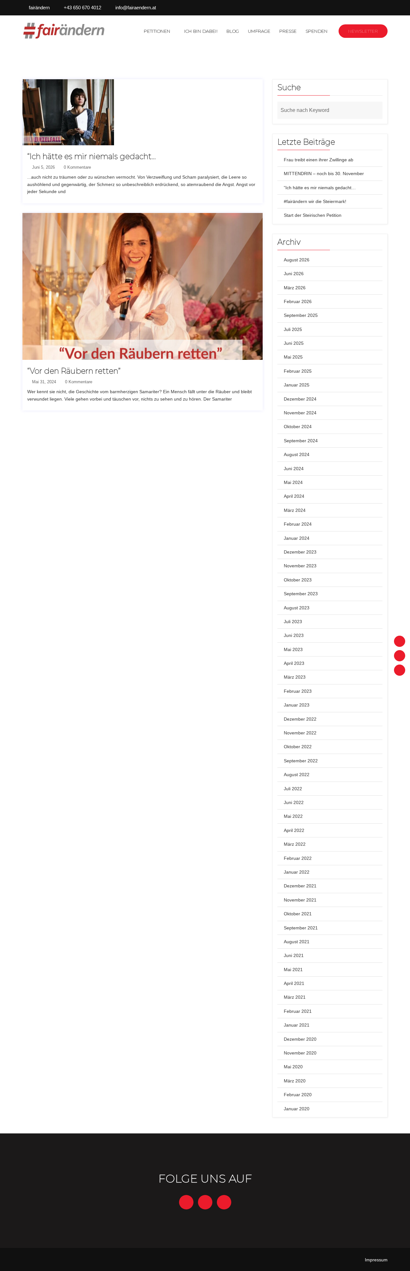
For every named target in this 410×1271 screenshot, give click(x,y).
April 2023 (294, 663)
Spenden (317, 31)
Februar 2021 (298, 1011)
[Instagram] (399, 655)
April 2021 (294, 983)
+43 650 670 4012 (82, 7)
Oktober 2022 (298, 746)
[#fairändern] (64, 31)
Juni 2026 (294, 273)
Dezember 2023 (300, 552)
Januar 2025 (296, 384)
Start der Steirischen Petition (312, 215)
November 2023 (300, 565)
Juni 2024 (294, 468)
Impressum (376, 1259)
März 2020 (295, 1080)
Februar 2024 (298, 524)
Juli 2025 (293, 329)
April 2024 (294, 496)
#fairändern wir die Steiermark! (315, 201)
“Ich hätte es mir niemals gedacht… (91, 156)
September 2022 (301, 760)
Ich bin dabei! (200, 31)
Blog (232, 31)
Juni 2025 (294, 343)
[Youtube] (399, 670)
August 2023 (296, 607)
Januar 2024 (296, 538)
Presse (288, 31)
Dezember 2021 (300, 885)
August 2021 (296, 941)
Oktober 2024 (298, 426)
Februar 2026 (298, 301)
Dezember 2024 (300, 399)
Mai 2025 (293, 357)
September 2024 (301, 440)
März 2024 (295, 510)
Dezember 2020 (300, 1039)
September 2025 (301, 315)
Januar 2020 (296, 1108)
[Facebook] (399, 641)
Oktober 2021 (298, 913)
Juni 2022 (294, 802)
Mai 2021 (293, 969)
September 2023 (301, 593)
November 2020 (300, 1052)
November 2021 (300, 899)
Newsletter (363, 31)
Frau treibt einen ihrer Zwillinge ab (318, 159)
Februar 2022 (298, 858)
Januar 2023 (296, 705)
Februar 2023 (298, 691)
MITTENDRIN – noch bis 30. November (324, 173)
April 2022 (294, 830)
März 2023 (295, 677)
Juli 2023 (293, 621)
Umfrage (259, 31)
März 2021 (295, 997)
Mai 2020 (293, 1066)
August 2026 (296, 259)
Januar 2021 (296, 1025)
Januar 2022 (296, 872)
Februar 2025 (298, 371)
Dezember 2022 (300, 719)
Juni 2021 (294, 955)
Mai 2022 (293, 816)
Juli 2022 (293, 788)
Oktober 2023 (298, 579)
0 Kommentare (76, 167)
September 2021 (301, 927)
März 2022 (295, 844)
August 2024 (296, 454)
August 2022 (296, 774)
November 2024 (300, 412)
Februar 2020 (298, 1094)
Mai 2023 (293, 649)
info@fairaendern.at (135, 7)
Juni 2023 (294, 635)
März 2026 (295, 287)
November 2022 (300, 732)
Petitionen (157, 31)
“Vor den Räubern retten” (73, 371)
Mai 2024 (293, 482)
